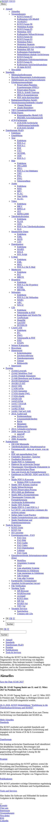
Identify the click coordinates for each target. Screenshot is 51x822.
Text (13, 138)
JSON (20, 239)
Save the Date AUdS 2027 (12, 682)
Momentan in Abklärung (28, 570)
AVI (19, 211)
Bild (13, 161)
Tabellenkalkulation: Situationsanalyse (28, 446)
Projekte (9, 368)
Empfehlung (16, 135)
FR (10, 618)
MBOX (20, 277)
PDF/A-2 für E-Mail (26, 267)
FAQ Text (21, 538)
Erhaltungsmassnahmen (21, 82)
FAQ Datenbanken (25, 548)
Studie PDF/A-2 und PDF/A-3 (25, 507)
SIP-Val (20, 601)
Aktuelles (15, 11)
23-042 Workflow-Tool (21, 373)
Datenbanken (17, 244)
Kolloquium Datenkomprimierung (32, 59)
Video (14, 201)
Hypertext (15, 279)
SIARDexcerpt (23, 593)
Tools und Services (8, 791)
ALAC (20, 198)
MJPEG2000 (23, 214)
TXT (19, 150)
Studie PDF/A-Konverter (22, 479)
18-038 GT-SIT (18, 383)
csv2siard (21, 596)
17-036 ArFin (17, 388)
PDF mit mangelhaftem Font (24, 454)
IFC (19, 333)
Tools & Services (13, 525)
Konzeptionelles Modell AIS (29, 115)
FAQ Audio (22, 543)
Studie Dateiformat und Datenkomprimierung (21, 521)
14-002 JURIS (17, 408)
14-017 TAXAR (18, 403)
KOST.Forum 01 (24, 62)
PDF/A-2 (21, 143)
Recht (19, 421)
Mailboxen (16, 269)
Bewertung (16, 348)
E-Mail (14, 257)
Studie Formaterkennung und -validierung (30, 517)
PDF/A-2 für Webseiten (27, 297)
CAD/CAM (16, 328)
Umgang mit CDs (25, 613)
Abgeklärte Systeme (26, 563)
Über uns (4, 808)
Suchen (10, 624)
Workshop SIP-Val (25, 49)
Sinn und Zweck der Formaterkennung (28, 472)
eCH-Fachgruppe (19, 120)
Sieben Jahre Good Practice (23, 515)
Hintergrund (16, 350)
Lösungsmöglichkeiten (27, 419)
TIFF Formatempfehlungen (23, 110)
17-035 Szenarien (19, 391)
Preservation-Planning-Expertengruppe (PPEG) (28, 86)
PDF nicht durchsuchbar (28, 97)
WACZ (20, 305)
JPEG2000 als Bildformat (22, 492)
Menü (3, 4)
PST (19, 274)
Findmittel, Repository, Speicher (25, 457)
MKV (19, 206)
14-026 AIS (16, 398)
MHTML (21, 290)
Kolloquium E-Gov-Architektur (31, 47)
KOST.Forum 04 (24, 37)
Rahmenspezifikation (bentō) (24, 100)
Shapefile (21, 320)
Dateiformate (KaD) (15, 130)
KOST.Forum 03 (24, 39)
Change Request (24, 105)
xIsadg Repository (25, 107)
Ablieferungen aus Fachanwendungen (28, 80)
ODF (19, 155)
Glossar (20, 360)
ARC (19, 302)
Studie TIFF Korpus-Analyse (24, 484)
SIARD (20, 249)
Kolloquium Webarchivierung (30, 34)
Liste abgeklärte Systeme (28, 568)
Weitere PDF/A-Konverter (29, 482)
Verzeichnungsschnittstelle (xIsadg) (27, 102)
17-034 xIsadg (17, 396)
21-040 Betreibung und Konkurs (26, 378)
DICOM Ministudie (20, 444)
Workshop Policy (24, 42)
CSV (19, 241)
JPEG (19, 168)
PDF (19, 148)
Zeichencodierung (25, 355)
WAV (19, 188)
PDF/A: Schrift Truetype (28, 92)
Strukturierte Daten (19, 231)
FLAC (20, 193)
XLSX (20, 221)
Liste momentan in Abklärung (30, 573)
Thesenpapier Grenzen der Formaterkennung (23, 498)
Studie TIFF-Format (20, 505)
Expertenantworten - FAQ (23, 535)
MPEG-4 (21, 209)
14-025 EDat (17, 401)
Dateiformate (6, 739)
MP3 (19, 191)
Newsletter (16, 69)
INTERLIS (22, 325)
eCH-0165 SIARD (25, 128)
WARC (20, 300)
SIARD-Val (22, 603)
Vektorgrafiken (23, 181)
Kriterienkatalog (24, 353)
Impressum (16, 365)
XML (19, 236)
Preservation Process (26, 90)
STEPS (20, 343)
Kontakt (3, 805)
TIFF (19, 173)
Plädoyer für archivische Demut (25, 464)
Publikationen (12, 441)
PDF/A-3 (21, 158)
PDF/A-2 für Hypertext (27, 285)
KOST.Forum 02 (24, 57)
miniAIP (21, 434)
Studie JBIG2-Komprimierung (25, 495)
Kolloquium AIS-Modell (28, 19)
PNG (19, 176)
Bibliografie (22, 363)
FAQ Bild (21, 540)
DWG (20, 335)
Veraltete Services (19, 608)
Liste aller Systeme (25, 578)
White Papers (17, 112)
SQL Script (22, 254)
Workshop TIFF (24, 32)
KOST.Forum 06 (24, 24)
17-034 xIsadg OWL (20, 393)
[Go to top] (1, 803)
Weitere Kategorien (20, 345)
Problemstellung (24, 416)
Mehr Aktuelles (7, 720)
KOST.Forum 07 (24, 16)
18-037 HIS (16, 386)
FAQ (19, 565)
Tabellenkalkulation (20, 216)
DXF (19, 340)
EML (19, 262)
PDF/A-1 (21, 145)
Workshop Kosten (25, 26)
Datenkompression (25, 358)
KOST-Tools (17, 527)
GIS (13, 307)
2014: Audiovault (19, 414)
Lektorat (21, 550)
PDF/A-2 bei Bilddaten (27, 171)
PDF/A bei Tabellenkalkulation (31, 226)
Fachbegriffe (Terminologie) (24, 581)
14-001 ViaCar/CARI (21, 411)
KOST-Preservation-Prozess (24, 489)
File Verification (18, 586)
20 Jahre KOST (24, 67)
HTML (20, 287)
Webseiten (16, 292)
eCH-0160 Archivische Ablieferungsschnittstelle (28, 124)
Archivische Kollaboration (23, 502)
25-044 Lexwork (18, 371)
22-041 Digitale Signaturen (23, 376)
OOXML (21, 153)
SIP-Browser (23, 591)
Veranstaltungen (18, 14)
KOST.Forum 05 (24, 29)
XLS (19, 229)
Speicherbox (22, 611)
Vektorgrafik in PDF (26, 312)
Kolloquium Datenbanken (28, 52)
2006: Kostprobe (18, 439)
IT (14, 618)
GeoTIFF (21, 322)
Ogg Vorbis (22, 196)
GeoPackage (22, 317)
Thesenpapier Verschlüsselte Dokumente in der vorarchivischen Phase (30, 468)
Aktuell (9, 9)
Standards (10, 72)
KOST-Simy (22, 598)
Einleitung (16, 133)
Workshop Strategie (26, 44)
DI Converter (17, 532)
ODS (19, 224)
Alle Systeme (23, 575)
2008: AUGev (17, 436)
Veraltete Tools (18, 588)
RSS (2, 818)
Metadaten (21, 424)
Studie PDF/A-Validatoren (23, 462)
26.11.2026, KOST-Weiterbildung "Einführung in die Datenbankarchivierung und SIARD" (24, 706)
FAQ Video (22, 545)
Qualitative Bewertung (21, 459)
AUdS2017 (22, 21)
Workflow (21, 560)
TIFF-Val (21, 606)
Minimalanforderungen (21, 75)
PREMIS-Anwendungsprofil (30, 118)
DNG (19, 178)
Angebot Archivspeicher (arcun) (25, 583)
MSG (19, 264)
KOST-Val (16, 530)
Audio (14, 183)
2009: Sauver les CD (20, 431)
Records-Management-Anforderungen (28, 77)
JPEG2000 (22, 166)
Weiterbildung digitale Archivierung (33, 54)
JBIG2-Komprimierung (27, 95)
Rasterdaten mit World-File (29, 315)
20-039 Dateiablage (20, 381)
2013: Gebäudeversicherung (24, 429)
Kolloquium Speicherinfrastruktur (32, 64)
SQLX (20, 252)
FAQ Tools (22, 553)
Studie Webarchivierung (22, 487)
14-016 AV (16, 406)
